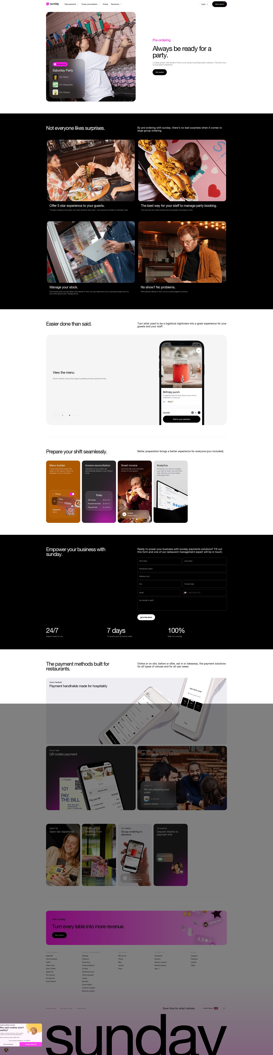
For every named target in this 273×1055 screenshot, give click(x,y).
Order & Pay (50, 965)
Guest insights (87, 984)
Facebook (194, 959)
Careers (121, 965)
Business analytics (88, 991)
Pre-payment (50, 978)
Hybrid (48, 962)
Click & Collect (51, 968)
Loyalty (84, 978)
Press (120, 968)
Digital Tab (49, 971)
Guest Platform (51, 981)
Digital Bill (49, 955)
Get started (158, 955)
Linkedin (193, 962)
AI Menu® (85, 959)
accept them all (35, 1044)
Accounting (86, 962)
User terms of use (66, 1008)
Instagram (194, 955)
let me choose (13, 1044)
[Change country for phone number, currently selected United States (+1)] (185, 592)
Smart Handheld (51, 959)
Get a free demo (146, 617)
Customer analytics (88, 987)
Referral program (160, 965)
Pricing (120, 959)
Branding (85, 981)
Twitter (193, 965)
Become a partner (161, 962)
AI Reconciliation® (88, 965)
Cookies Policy (51, 1008)
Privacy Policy (81, 1008)
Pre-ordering (50, 975)
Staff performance (88, 971)
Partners (157, 959)
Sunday (52, 4)
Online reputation (88, 975)
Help (156, 968)
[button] (6, 1050)
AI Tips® (85, 968)
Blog (119, 962)
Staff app (85, 955)
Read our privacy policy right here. (14, 1037)
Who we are (122, 955)
